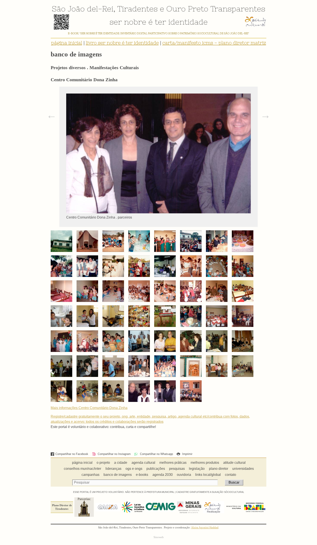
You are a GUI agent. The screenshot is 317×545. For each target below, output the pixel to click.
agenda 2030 (162, 474)
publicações (155, 468)
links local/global (208, 474)
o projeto (103, 462)
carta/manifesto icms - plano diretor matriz (214, 42)
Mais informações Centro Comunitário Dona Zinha (89, 408)
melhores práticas (173, 462)
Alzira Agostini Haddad (204, 527)
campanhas (90, 474)
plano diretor (218, 468)
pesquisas (177, 468)
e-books (142, 474)
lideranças (113, 468)
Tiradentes (137, 8)
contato (230, 474)
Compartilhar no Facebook (71, 454)
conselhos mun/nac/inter (82, 468)
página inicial (66, 42)
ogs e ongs (134, 468)
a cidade (120, 462)
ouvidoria (184, 474)
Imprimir (186, 454)
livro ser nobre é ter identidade (122, 42)
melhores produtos (205, 462)
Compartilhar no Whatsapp (156, 454)
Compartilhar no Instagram (113, 454)
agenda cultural (143, 462)
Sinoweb (159, 537)
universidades (243, 468)
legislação (197, 468)
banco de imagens (118, 474)
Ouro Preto (187, 8)
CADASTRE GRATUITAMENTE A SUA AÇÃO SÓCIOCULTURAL (210, 492)
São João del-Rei (82, 8)
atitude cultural (234, 462)
